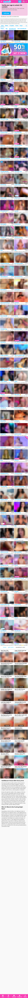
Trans (16, 25)
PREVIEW (7, 661)
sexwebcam (12, 28)
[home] (7, 1)
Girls (2, 25)
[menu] (1, 1)
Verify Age (6, 13)
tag (6, 28)
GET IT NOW (19, 53)
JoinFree (20, 1)
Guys (21, 25)
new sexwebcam (21, 28)
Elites (6, 25)
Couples (12, 25)
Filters (2, 28)
